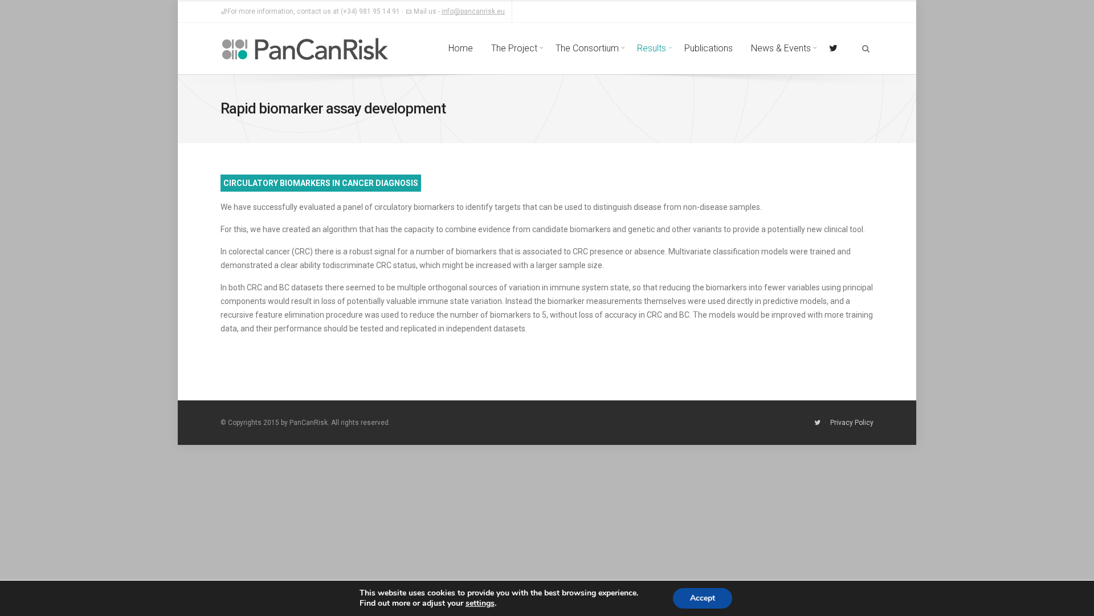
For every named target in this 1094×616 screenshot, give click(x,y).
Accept (702, 598)
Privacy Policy (851, 423)
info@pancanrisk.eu (473, 11)
